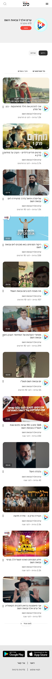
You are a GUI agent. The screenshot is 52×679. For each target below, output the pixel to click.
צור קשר (21, 663)
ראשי (32, 663)
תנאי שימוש (35, 669)
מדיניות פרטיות (18, 669)
